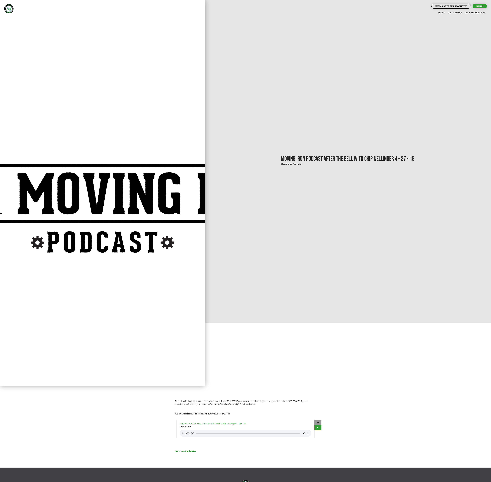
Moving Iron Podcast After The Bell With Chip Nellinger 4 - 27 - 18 (213, 424)
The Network (455, 13)
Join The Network (475, 13)
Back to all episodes (185, 451)
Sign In (479, 6)
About (441, 13)
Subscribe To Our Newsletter (451, 6)
